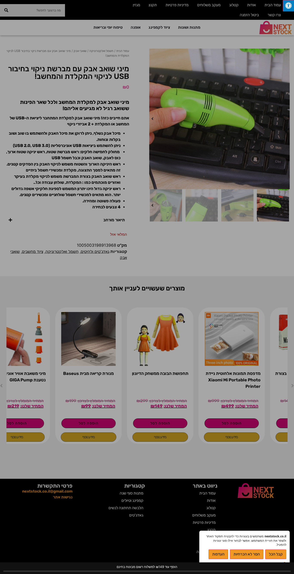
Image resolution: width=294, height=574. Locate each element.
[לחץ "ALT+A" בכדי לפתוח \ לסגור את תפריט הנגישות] (288, 5)
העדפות (218, 554)
